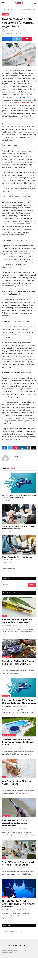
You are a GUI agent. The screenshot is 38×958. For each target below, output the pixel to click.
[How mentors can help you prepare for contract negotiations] (19, 54)
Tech (4, 615)
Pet (4, 777)
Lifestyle (6, 657)
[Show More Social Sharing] (34, 39)
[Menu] (3, 3)
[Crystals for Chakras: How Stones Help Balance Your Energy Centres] (19, 648)
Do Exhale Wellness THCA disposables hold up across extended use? (14, 823)
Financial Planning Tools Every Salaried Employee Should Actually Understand (18, 904)
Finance (5, 897)
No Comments (8, 33)
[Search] (35, 3)
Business (6, 14)
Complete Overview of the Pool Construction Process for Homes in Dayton (18, 742)
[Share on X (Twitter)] (17, 39)
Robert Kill (11, 31)
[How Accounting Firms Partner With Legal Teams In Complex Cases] (19, 514)
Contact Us (12, 945)
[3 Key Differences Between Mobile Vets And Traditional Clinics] (19, 849)
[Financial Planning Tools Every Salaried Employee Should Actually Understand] (19, 888)
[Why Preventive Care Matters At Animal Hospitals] (19, 768)
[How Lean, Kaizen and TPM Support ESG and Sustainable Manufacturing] (19, 483)
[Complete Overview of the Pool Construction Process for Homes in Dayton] (19, 726)
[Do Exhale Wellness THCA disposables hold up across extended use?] (19, 807)
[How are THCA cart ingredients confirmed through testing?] (19, 607)
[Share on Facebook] (7, 39)
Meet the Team (24, 945)
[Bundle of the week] (19, 3)
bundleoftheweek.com (8, 952)
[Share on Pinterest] (27, 39)
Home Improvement (9, 735)
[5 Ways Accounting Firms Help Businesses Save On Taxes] (19, 544)
